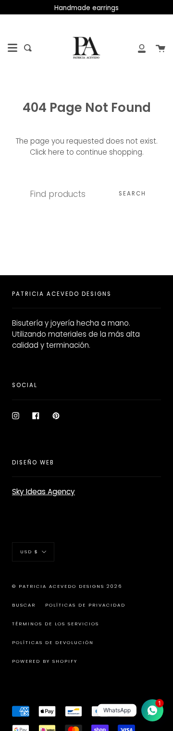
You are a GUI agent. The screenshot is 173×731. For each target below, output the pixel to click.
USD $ (29, 551)
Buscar (24, 605)
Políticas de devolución (53, 642)
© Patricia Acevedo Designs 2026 (67, 586)
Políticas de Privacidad (85, 605)
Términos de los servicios (55, 624)
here (56, 152)
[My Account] (136, 47)
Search (132, 193)
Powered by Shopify (44, 661)
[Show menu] (12, 48)
